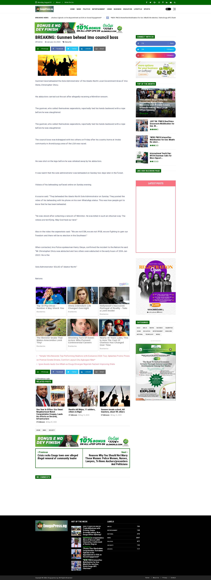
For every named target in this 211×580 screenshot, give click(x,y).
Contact (173, 577)
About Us (156, 577)
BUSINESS (117, 9)
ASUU (138, 328)
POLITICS (86, 9)
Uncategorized (157, 18)
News (44, 430)
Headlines (168, 331)
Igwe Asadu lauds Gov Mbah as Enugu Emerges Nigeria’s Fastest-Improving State (76, 364)
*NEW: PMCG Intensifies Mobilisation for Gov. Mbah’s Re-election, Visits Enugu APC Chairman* (112, 18)
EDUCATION (127, 9)
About (58, 2)
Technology (149, 334)
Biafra (152, 328)
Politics (110, 541)
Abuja (145, 328)
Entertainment (158, 331)
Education (146, 331)
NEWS (79, 9)
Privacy (164, 577)
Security (68, 42)
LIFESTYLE (138, 9)
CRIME (109, 9)
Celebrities (169, 328)
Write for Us (69, 2)
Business (160, 328)
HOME (72, 9)
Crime (38, 430)
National (140, 334)
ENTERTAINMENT (98, 9)
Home (147, 577)
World (158, 334)
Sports (109, 549)
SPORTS (147, 9)
